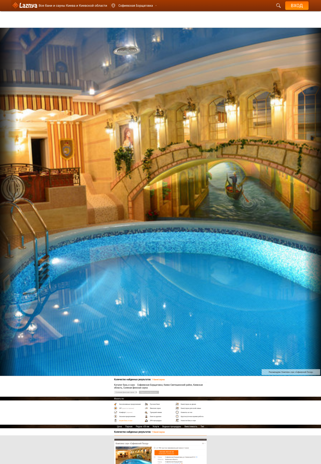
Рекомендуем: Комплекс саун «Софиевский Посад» (291, 372)
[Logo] (24, 5)
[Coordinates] (196, 457)
